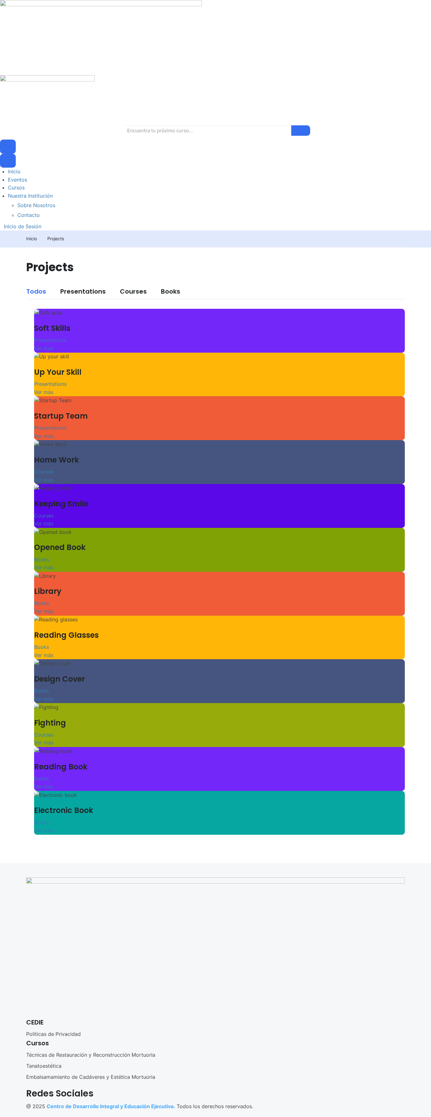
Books (170, 292)
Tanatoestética (44, 1066)
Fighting (50, 723)
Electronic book (63, 810)
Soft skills (52, 328)
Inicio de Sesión (22, 226)
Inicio (14, 171)
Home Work (56, 460)
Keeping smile (61, 504)
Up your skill (57, 372)
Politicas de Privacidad (53, 1034)
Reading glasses (66, 635)
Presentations (83, 292)
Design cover (59, 679)
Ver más (43, 348)
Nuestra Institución (30, 196)
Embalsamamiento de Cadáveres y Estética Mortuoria (90, 1077)
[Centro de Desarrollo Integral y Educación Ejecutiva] (101, 37)
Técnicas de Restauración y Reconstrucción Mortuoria (90, 1055)
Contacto (28, 215)
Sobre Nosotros (36, 205)
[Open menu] (8, 146)
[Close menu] (8, 161)
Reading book (60, 767)
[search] (300, 130)
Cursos (16, 187)
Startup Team (61, 416)
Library (48, 591)
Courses (133, 292)
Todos (36, 292)
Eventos (17, 179)
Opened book (60, 547)
